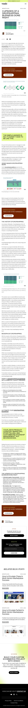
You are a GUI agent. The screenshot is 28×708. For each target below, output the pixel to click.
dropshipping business (16, 379)
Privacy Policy (8, 700)
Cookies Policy (14, 702)
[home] (4, 3)
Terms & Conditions (18, 700)
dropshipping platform (10, 167)
